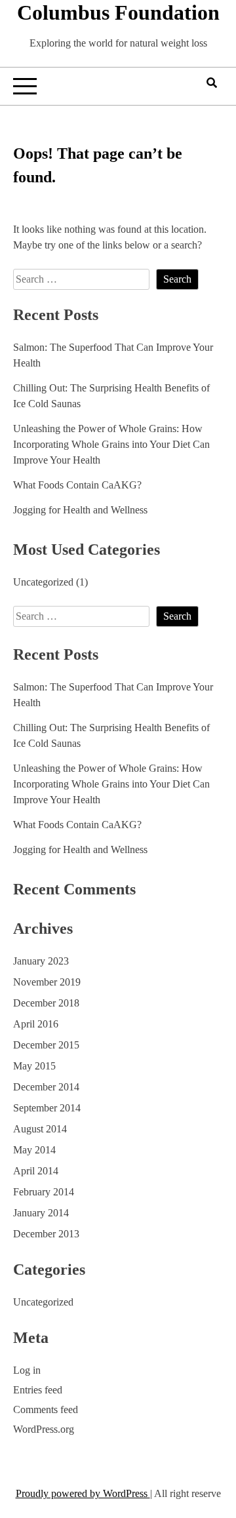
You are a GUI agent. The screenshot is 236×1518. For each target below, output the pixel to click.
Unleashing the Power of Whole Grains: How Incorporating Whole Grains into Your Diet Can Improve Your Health (111, 444)
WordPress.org (43, 1429)
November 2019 (47, 982)
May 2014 (34, 1149)
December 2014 (46, 1086)
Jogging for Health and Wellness (80, 509)
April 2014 (35, 1170)
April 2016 (35, 1023)
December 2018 (46, 1003)
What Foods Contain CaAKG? (77, 484)
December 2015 (46, 1044)
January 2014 (41, 1212)
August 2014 (40, 1128)
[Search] (211, 83)
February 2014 (43, 1191)
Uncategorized (43, 582)
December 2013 (46, 1233)
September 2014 (47, 1107)
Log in (27, 1370)
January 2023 (41, 961)
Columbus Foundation (118, 12)
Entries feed (37, 1389)
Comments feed (45, 1409)
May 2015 (34, 1065)
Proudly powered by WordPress (83, 1493)
